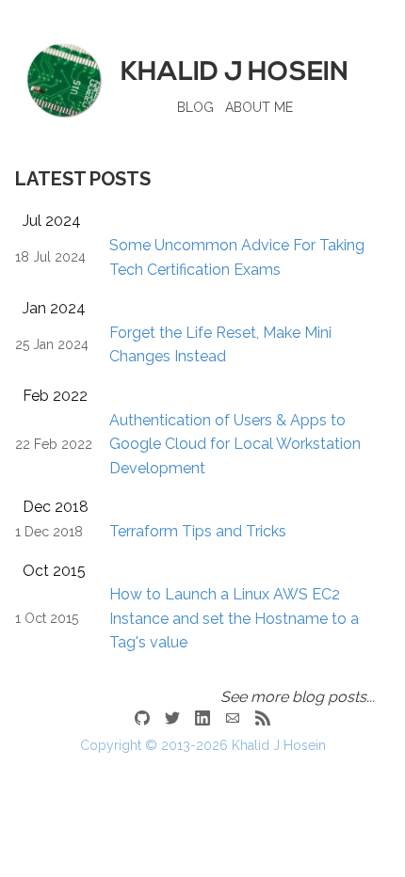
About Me (259, 107)
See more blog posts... (297, 697)
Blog (195, 107)
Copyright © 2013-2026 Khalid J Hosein (203, 745)
